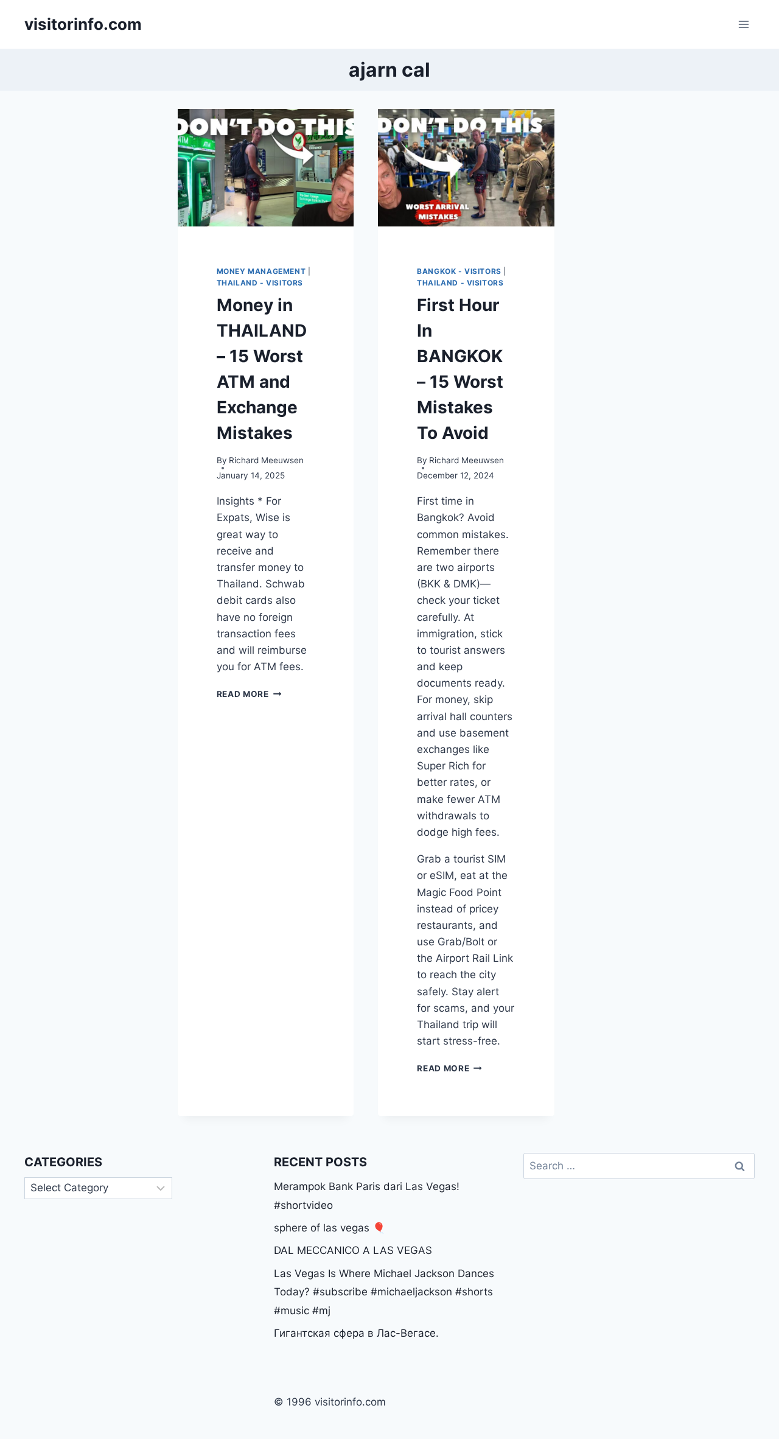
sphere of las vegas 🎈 (329, 1228)
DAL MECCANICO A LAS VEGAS (353, 1250)
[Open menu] (743, 24)
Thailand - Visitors (260, 282)
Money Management (261, 271)
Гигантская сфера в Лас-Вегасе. (356, 1333)
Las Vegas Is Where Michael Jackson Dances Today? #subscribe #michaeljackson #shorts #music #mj (384, 1292)
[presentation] (266, 167)
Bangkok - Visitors (459, 271)
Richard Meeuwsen (266, 460)
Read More (249, 694)
